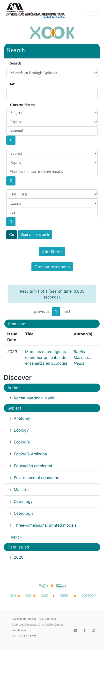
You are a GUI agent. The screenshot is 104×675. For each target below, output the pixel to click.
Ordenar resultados (52, 266)
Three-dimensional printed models (45, 525)
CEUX (64, 595)
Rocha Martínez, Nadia (82, 357)
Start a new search (35, 235)
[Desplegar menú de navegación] (91, 11)
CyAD (44, 595)
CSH (13, 595)
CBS (28, 595)
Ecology (21, 430)
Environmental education (36, 477)
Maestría (22, 489)
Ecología (22, 442)
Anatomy (22, 418)
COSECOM (88, 595)
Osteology (23, 501)
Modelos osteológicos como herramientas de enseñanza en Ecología (46, 357)
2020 (18, 557)
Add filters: (52, 251)
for (12, 84)
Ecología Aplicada (30, 453)
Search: (16, 63)
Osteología (24, 513)
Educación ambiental (33, 465)
